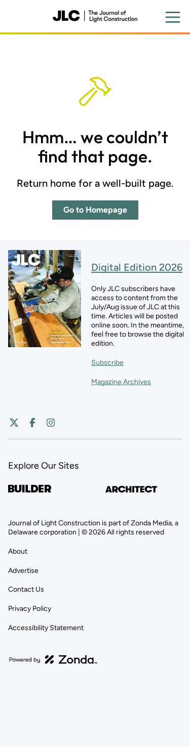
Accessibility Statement (46, 628)
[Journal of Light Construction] (95, 16)
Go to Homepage (95, 210)
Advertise (23, 570)
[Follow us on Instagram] (51, 423)
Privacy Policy (29, 608)
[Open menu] (173, 17)
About (17, 551)
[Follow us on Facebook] (32, 423)
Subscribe (107, 362)
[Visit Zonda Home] (53, 659)
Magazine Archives (121, 382)
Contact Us (26, 589)
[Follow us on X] (14, 423)
